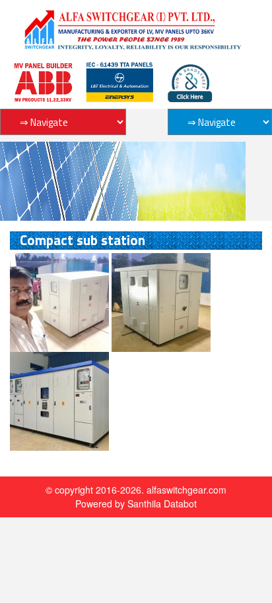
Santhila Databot (162, 503)
